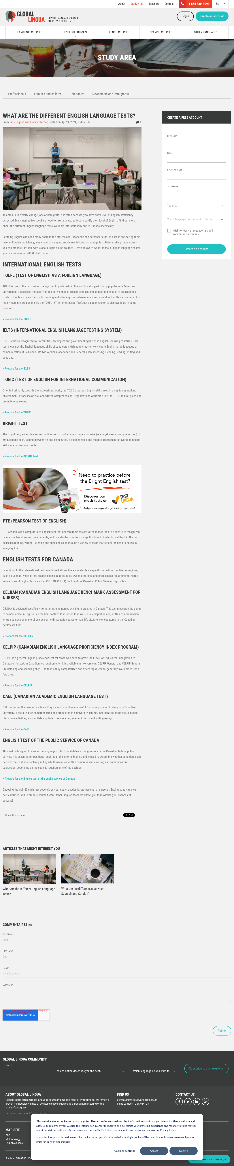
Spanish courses (161, 32)
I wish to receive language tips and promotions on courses (192, 232)
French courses (118, 32)
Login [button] (185, 16)
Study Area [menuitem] (137, 3)
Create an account (212, 16)
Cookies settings (124, 1150)
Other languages (205, 32)
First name (172, 136)
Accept (154, 1150)
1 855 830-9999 (199, 4)
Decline (183, 1150)
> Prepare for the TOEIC (17, 412)
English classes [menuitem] (14, 1143)
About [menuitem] (121, 3)
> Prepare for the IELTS (16, 368)
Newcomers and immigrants (110, 94)
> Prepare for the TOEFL (17, 319)
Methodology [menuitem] (12, 1139)
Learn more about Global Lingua (28, 1113)
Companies (77, 94)
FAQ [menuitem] (7, 1135)
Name (170, 153)
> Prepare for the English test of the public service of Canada (39, 778)
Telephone (172, 186)
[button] (196, 249)
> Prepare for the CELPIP (17, 685)
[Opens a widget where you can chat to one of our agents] (209, 1159)
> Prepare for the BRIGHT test (20, 456)
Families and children (48, 94)
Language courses (29, 32)
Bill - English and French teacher (29, 122)
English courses (75, 32)
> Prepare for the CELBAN (18, 636)
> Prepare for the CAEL (16, 729)
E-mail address (174, 170)
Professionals (17, 94)
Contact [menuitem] (169, 3)
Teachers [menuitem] (154, 3)
